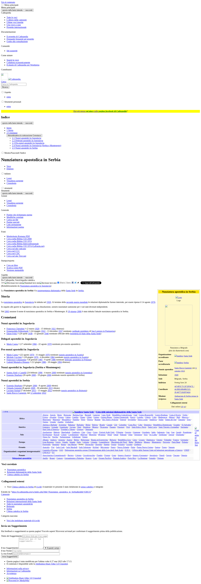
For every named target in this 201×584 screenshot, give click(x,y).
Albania (46, 440)
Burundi (88, 415)
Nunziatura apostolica (16, 469)
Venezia (184, 455)
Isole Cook (60, 447)
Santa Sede (188, 356)
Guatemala (64, 427)
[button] (2, 5)
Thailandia (180, 434)
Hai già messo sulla (100, 111)
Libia (154, 417)
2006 (79, 311)
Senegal (123, 419)
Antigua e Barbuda (50, 425)
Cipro (89, 432)
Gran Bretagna (48, 442)
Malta (131, 442)
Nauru (113, 447)
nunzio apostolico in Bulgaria (73, 390)
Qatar (130, 434)
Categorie (5, 494)
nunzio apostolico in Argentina (78, 372)
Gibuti (89, 417)
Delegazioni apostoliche (21, 458)
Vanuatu (171, 447)
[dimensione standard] (31, 283)
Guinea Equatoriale (121, 417)
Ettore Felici (12, 333)
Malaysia (83, 434)
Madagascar (162, 417)
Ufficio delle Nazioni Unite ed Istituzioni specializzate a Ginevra (157, 450)
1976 (47, 355)
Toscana (176, 455)
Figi (52, 447)
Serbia (186, 363)
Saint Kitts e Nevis (139, 427)
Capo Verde (106, 415)
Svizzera (121, 444)
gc (184, 406)
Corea (95, 432)
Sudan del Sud (170, 419)
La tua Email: (7, 553)
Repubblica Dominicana (162, 425)
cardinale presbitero (80, 331)
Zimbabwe (69, 422)
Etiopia (61, 417)
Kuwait (56, 434)
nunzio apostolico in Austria (71, 355)
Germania (184, 440)
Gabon (68, 417)
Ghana (82, 417)
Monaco (147, 442)
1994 (59, 362)
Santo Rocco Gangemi (183, 368)
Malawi (172, 417)
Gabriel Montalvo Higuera (18, 362)
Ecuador (177, 425)
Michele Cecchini (14, 357)
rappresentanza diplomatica (49, 290)
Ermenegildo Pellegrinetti (17, 331)
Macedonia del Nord (119, 442)
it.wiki (39, 487)
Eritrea (45, 417)
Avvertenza (11, 573)
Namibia (76, 419)
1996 (40, 372)
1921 (53, 329)
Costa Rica (132, 425)
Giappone (136, 432)
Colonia (78, 455)
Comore (60, 458)
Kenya (132, 417)
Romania (55, 444)
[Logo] (179, 297)
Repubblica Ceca (124, 440)
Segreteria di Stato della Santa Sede (85, 333)
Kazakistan (187, 432)
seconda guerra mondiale (77, 302)
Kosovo (88, 458)
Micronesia (104, 447)
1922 (43, 331)
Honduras (86, 427)
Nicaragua (104, 427)
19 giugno (72, 311)
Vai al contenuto (8, 2)
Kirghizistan (47, 434)
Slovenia (98, 444)
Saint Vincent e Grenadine (169, 427)
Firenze (107, 455)
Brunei (52, 458)
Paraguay (121, 427)
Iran (168, 432)
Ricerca (5, 87)
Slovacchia (89, 444)
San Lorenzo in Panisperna (103, 331)
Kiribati (96, 447)
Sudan (161, 419)
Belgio (76, 440)
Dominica (148, 425)
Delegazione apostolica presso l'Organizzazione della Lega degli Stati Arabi (94, 450)
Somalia (152, 458)
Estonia (159, 440)
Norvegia (166, 442)
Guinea (96, 417)
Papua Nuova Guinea (145, 447)
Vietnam (160, 458)
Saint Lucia (152, 427)
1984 (52, 357)
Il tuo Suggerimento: (10, 548)
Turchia (55, 437)
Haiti (79, 427)
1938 (30, 333)
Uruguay (80, 429)
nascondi (28, 10)
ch (182, 406)
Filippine (119, 432)
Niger (83, 419)
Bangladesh (65, 432)
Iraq (172, 432)
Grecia (58, 442)
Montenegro (156, 442)
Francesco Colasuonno (16, 360)
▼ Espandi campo (52, 548)
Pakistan (123, 434)
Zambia (60, 422)
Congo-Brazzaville (146, 415)
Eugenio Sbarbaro (14, 375)
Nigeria (90, 419)
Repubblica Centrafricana (122, 415)
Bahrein (57, 432)
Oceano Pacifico (105, 458)
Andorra (53, 440)
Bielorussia (85, 440)
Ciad (135, 415)
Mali (178, 417)
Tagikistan (163, 434)
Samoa (157, 447)
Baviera (71, 455)
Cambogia (76, 432)
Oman (116, 434)
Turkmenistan (65, 437)
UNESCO (46, 452)
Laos (95, 458)
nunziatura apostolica (13, 302)
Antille (45, 458)
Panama (113, 427)
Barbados (80, 425)
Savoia (168, 455)
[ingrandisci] (48, 283)
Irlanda (65, 442)
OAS (61, 450)
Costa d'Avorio (175, 415)
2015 (50, 388)
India (153, 432)
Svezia (113, 444)
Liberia (148, 417)
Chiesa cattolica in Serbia (18, 474)
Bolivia (95, 425)
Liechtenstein (73, 434)
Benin (59, 415)
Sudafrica (153, 419)
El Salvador (186, 425)
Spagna (106, 444)
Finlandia (167, 440)
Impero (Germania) (140, 455)
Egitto (185, 415)
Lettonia (86, 442)
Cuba (140, 425)
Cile (115, 425)
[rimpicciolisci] (13, 283)
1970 (153, 302)
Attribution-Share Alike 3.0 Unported (51, 564)
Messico (95, 427)
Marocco (185, 417)
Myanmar (102, 434)
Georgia (128, 432)
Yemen (85, 437)
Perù (128, 427)
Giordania (146, 432)
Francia (176, 440)
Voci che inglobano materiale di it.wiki (23, 520)
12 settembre (35, 393)
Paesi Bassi (176, 442)
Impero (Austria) (124, 455)
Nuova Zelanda (123, 447)
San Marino (72, 444)
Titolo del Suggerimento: (11, 536)
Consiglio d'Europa (50, 450)
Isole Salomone (85, 447)
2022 (182, 371)
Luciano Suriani (13, 390)
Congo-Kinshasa (161, 415)
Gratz (114, 455)
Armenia (61, 440)
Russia (63, 444)
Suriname (184, 427)
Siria (146, 434)
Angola (53, 415)
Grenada (55, 427)
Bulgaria (113, 440)
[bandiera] (178, 356)
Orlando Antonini (14, 388)
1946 (46, 333)
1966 (34, 344)
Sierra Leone (143, 419)
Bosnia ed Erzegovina (99, 440)
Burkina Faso (78, 415)
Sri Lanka (153, 434)
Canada (109, 425)
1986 (53, 360)
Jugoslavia (29, 302)
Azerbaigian (47, 432)
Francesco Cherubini (15, 329)
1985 (40, 360)
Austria (69, 440)
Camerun (96, 415)
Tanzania (181, 419)
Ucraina (129, 444)
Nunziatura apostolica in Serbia (20, 499)
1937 (60, 331)
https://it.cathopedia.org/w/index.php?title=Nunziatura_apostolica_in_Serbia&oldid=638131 (51, 492)
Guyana (73, 427)
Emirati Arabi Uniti (106, 432)
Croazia (142, 440)
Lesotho (140, 417)
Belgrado (10, 506)
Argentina (62, 425)
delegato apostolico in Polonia (78, 360)
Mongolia (92, 434)
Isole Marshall (71, 447)
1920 (176, 375)
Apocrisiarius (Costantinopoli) (54, 455)
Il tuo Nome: (6, 551)
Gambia (75, 417)
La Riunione (142, 458)
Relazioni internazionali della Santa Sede (24, 501)
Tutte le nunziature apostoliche (20, 504)
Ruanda (97, 419)
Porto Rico (132, 458)
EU (53, 452)
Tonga (164, 447)
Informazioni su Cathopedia (18, 571)
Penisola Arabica (119, 458)
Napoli (161, 455)
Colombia (122, 425)
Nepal (109, 434)
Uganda (53, 422)
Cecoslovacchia (89, 455)
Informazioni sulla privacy (18, 568)
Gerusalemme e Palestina (74, 458)
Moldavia (138, 442)
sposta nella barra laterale (12, 10)
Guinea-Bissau (106, 417)
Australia (46, 447)
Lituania (94, 442)
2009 (49, 385)
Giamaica (46, 427)
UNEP (186, 450)
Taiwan (171, 434)
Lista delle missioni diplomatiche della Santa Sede (119, 412)
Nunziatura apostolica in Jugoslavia (35, 286)
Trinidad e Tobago (68, 429)
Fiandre (100, 455)
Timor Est (46, 437)
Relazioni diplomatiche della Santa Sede (24, 472)
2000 (54, 372)
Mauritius (56, 419)
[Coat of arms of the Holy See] (197, 445)
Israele (178, 432)
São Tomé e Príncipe (110, 419)
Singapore (138, 434)
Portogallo (47, 444)
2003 (7, 311)
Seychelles (132, 419)
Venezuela (89, 429)
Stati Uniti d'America (51, 429)
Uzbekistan (76, 437)
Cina (83, 432)
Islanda (72, 442)
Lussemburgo (104, 442)
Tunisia (45, 422)
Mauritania (47, 419)
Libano (64, 434)
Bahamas (71, 425)
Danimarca (150, 440)
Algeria (45, 415)
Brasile (102, 425)
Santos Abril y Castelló (16, 372)
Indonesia (161, 432)
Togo (189, 419)
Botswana (67, 415)
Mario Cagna (12, 344)
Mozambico (66, 419)
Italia (79, 442)
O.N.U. (128, 450)
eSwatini (53, 417)
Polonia (185, 442)
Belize (88, 425)
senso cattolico (87, 487)
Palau (133, 447)
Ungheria (137, 444)
